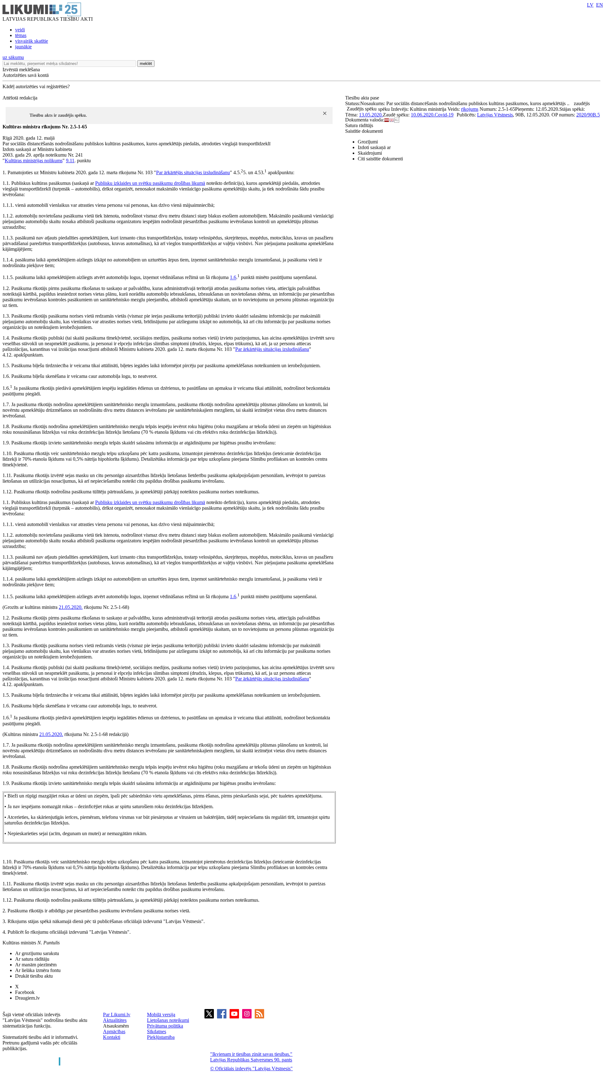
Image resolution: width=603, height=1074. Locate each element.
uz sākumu (13, 57)
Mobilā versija (161, 1014)
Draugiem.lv (27, 998)
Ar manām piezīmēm (36, 964)
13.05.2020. (371, 114)
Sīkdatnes (156, 1031)
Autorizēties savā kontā (26, 75)
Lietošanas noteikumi (168, 1020)
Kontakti (111, 1037)
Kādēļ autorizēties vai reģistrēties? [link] (36, 86)
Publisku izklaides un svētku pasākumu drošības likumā (150, 183)
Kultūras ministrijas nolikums (33, 160)
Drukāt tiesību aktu (34, 976)
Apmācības (114, 1031)
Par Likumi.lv (116, 1014)
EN (599, 5)
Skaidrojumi (370, 153)
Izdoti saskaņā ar (374, 147)
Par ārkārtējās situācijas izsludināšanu (193, 172)
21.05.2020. (71, 607)
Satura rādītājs (359, 125)
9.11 (70, 160)
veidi (20, 29)
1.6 (233, 277)
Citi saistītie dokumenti (380, 158)
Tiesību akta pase (362, 97)
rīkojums (469, 109)
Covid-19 (444, 114)
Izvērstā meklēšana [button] (21, 69)
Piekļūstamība (161, 1037)
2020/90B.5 (588, 114)
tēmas (20, 35)
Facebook (25, 992)
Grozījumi (368, 141)
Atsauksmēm (116, 1025)
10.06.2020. (423, 114)
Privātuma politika (165, 1025)
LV (590, 5)
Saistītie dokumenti (364, 131)
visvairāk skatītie (31, 41)
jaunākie (23, 46)
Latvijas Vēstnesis (495, 114)
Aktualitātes (115, 1020)
